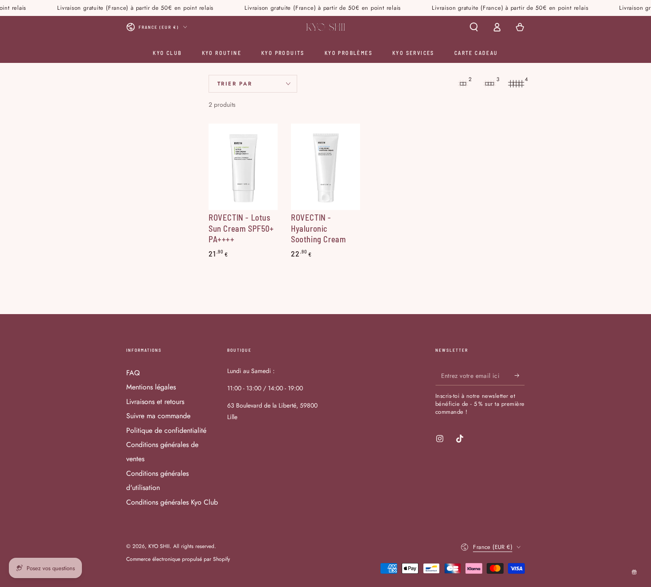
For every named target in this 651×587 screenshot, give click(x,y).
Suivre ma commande (158, 416)
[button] (473, 27)
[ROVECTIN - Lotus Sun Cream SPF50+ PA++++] (243, 167)
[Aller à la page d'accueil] (325, 27)
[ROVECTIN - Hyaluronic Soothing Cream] (325, 167)
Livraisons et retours (155, 402)
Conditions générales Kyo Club (172, 502)
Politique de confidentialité (166, 430)
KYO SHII (159, 546)
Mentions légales (151, 387)
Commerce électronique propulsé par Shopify (178, 559)
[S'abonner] (520, 375)
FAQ (133, 373)
